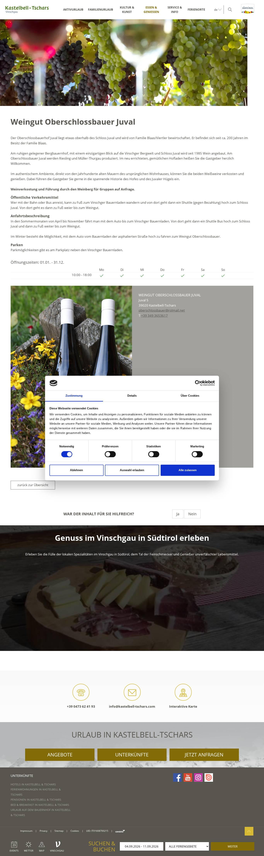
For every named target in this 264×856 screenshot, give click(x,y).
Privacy (43, 830)
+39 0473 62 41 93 (81, 706)
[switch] (110, 454)
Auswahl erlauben (132, 470)
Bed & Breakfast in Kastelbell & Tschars (40, 805)
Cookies (75, 830)
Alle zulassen (188, 470)
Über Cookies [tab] (190, 395)
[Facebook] (177, 777)
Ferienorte (196, 9)
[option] (132, 62)
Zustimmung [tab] (74, 395)
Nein (192, 513)
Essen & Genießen (151, 9)
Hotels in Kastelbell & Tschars (33, 784)
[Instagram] (198, 777)
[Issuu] (208, 777)
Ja (177, 513)
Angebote (59, 754)
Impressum (26, 830)
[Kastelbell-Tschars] (27, 9)
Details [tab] (132, 395)
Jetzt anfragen (204, 754)
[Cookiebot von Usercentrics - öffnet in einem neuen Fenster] (198, 383)
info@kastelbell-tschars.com (132, 706)
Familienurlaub (100, 9)
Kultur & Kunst (127, 9)
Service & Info (175, 9)
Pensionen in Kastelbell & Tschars (36, 799)
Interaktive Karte (183, 706)
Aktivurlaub (73, 9)
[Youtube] (188, 777)
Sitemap (59, 830)
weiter (233, 846)
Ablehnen (76, 470)
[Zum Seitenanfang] (249, 831)
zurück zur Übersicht (32, 485)
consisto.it (120, 831)
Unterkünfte (132, 754)
